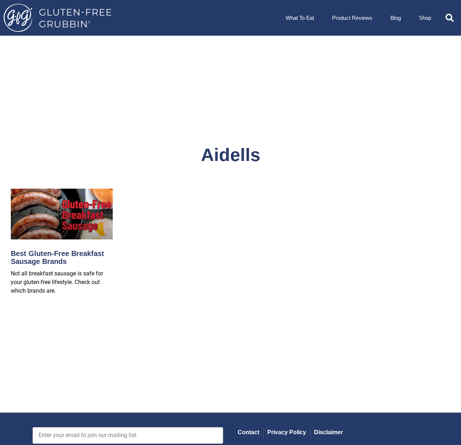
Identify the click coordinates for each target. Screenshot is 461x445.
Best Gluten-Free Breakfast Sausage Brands (57, 257)
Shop (425, 18)
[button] (449, 17)
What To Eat (300, 18)
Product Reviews (352, 18)
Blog (395, 18)
